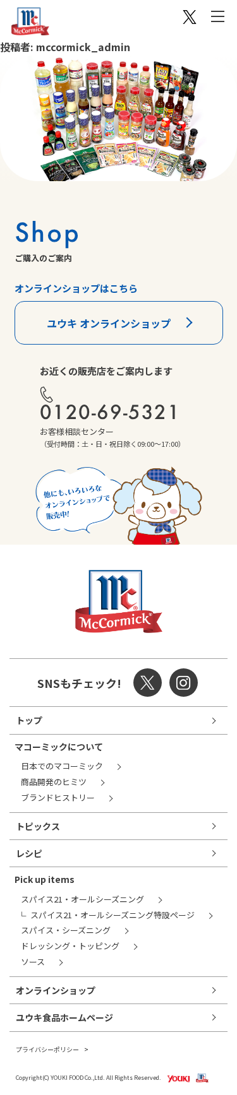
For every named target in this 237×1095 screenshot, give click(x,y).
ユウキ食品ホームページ (64, 1017)
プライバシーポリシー (47, 1049)
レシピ (29, 853)
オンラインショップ (55, 990)
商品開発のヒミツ (54, 782)
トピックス (38, 826)
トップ (29, 720)
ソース (33, 962)
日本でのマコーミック (62, 766)
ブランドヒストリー (58, 797)
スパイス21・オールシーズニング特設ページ (112, 915)
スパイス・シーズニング (66, 930)
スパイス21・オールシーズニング (82, 899)
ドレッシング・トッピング (70, 946)
